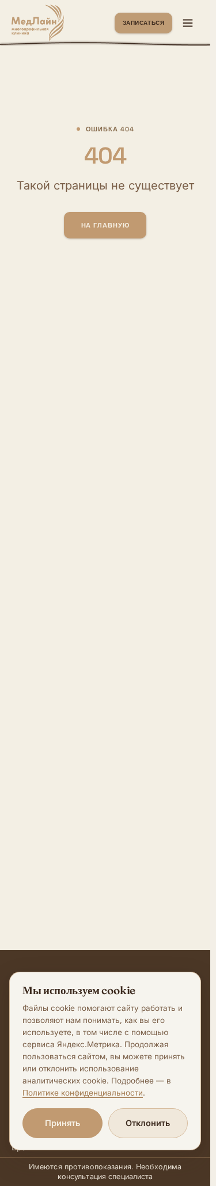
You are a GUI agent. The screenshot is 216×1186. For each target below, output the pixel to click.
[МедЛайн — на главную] (38, 23)
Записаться (143, 22)
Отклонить (148, 1123)
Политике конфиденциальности (82, 1092)
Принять (62, 1123)
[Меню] (188, 23)
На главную (105, 225)
